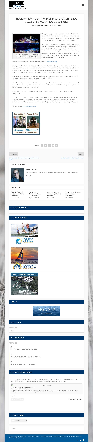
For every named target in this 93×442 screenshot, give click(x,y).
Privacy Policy (74, 436)
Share (80, 399)
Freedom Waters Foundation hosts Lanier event (35, 193)
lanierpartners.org (51, 61)
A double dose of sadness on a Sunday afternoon (18, 193)
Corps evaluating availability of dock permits (54, 193)
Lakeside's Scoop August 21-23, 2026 (22, 387)
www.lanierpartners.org (29, 106)
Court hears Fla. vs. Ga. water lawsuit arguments (73, 193)
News (59, 25)
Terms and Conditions (16, 438)
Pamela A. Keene (43, 25)
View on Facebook (73, 399)
